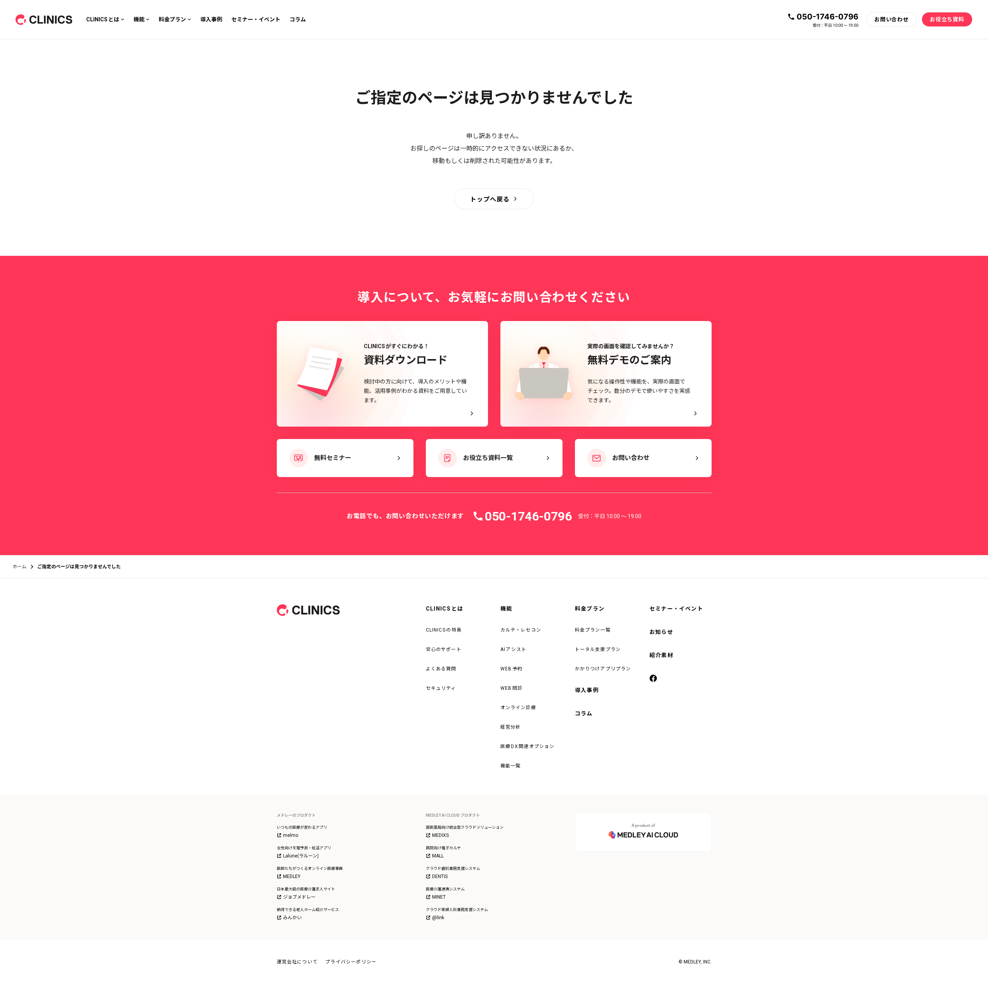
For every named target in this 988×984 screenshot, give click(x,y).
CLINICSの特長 (444, 630)
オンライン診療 (518, 707)
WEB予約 (511, 669)
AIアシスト (513, 649)
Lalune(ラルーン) (301, 856)
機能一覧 (510, 766)
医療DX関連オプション (527, 746)
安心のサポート (444, 649)
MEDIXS (440, 835)
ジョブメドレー (299, 897)
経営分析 (510, 727)
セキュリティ (441, 688)
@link (438, 917)
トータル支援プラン (598, 649)
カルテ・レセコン (521, 630)
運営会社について (297, 962)
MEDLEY (291, 876)
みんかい (292, 917)
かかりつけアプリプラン (603, 669)
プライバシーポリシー (351, 962)
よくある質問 (441, 669)
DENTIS (440, 876)
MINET (439, 897)
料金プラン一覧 (593, 630)
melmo (290, 835)
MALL (438, 856)
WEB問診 (511, 688)
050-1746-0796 (827, 16)
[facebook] (654, 679)
